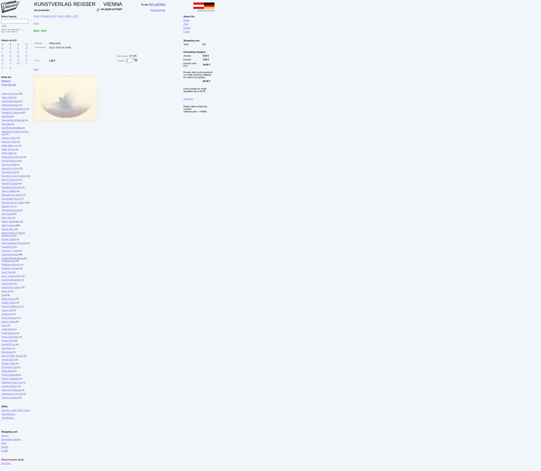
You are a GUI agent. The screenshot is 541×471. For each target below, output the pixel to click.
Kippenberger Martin (12, 195)
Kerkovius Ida (9, 172)
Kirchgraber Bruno (11, 198)
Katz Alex (6, 124)
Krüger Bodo (8, 359)
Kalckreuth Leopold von (14, 108)
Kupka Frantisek (10, 397)
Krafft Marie (8, 329)
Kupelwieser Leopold (12, 393)
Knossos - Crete (10, 250)
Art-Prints (6, 463)
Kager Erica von (10, 93)
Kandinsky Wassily (11, 112)
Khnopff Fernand (10, 183)
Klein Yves (7, 217)
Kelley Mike (7, 153)
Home (186, 20)
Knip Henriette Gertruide (14, 243)
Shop (36, 16)
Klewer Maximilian (11, 221)
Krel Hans (7, 348)
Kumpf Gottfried (10, 386)
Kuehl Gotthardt (10, 374)
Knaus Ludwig (9, 239)
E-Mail (4, 450)
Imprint (4, 447)
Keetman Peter (9, 141)
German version (206, 10)
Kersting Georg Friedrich (14, 176)
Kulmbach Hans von (12, 382)
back (36, 69)
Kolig (4, 295)
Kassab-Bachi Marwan (13, 120)
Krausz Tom (8, 340)
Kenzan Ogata (9, 164)
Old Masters (8, 418)
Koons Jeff (7, 310)
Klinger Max (8, 229)
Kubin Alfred (8, 371)
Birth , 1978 (72, 16)
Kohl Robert (8, 283)
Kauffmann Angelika (12, 127)
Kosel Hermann (10, 317)
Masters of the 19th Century (16, 410)
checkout (188, 99)
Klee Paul (6, 214)
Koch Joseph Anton (12, 276)
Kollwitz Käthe (9, 302)
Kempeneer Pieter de (12, 157)
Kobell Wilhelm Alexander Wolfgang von (14, 259)
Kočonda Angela (10, 254)
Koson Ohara (8, 321)
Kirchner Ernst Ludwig (13, 202)
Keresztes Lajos (10, 168)
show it (4, 435)
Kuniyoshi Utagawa (11, 390)
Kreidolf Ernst (8, 344)
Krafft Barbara (9, 333)
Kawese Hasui (9, 138)
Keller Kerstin (8, 149)
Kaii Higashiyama (10, 101)
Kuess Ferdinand (10, 378)
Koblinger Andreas (11, 264)
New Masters (8, 414)
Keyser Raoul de (10, 179)
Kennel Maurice (10, 160)
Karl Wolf (6, 116)
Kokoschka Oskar (11, 287)
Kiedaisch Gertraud (12, 187)
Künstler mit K (49, 16)
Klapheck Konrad (10, 210)
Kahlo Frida (7, 97)
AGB (3, 443)
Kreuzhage (7, 352)
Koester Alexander (11, 279)
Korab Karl (7, 314)
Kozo (4, 325)
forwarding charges (11, 439)
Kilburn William (9, 191)
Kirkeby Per (8, 206)
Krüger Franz (8, 363)
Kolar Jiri (6, 291)
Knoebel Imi (8, 247)
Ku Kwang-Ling (9, 367)
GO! (4, 25)
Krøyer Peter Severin (12, 355)
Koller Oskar (8, 298)
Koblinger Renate (10, 268)
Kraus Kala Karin (10, 336)
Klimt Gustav (8, 225)
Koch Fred (7, 272)
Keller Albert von (10, 145)
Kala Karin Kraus (10, 105)
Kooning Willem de (11, 306)
